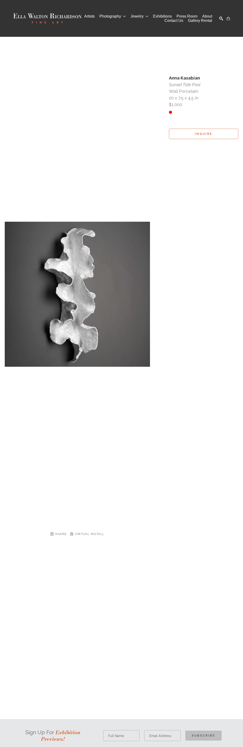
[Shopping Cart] (228, 18)
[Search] (221, 18)
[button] (112, 16)
